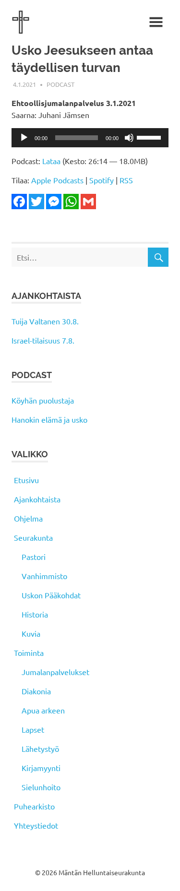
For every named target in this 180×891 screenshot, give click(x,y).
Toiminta (29, 652)
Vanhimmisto (44, 576)
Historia (35, 614)
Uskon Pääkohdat (51, 595)
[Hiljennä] (129, 138)
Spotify (101, 180)
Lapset (33, 729)
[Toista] (24, 138)
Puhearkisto (34, 806)
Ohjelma (28, 518)
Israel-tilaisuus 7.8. (43, 340)
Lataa (51, 161)
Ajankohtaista (37, 499)
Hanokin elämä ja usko (49, 419)
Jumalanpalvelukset (55, 672)
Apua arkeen (43, 710)
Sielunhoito (41, 787)
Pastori (34, 556)
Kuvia (31, 633)
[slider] (150, 136)
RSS (126, 180)
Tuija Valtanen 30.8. (45, 321)
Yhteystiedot (36, 825)
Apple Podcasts (57, 180)
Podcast (60, 84)
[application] (90, 137)
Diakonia (36, 691)
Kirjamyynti (41, 767)
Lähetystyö (40, 748)
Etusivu (26, 480)
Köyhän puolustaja (43, 400)
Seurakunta (33, 537)
